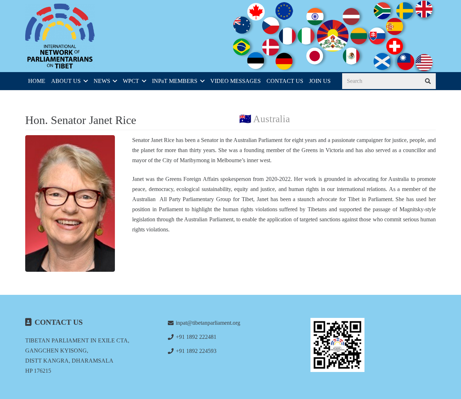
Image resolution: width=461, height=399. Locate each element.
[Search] (428, 81)
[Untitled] (373, 345)
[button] (84, 81)
